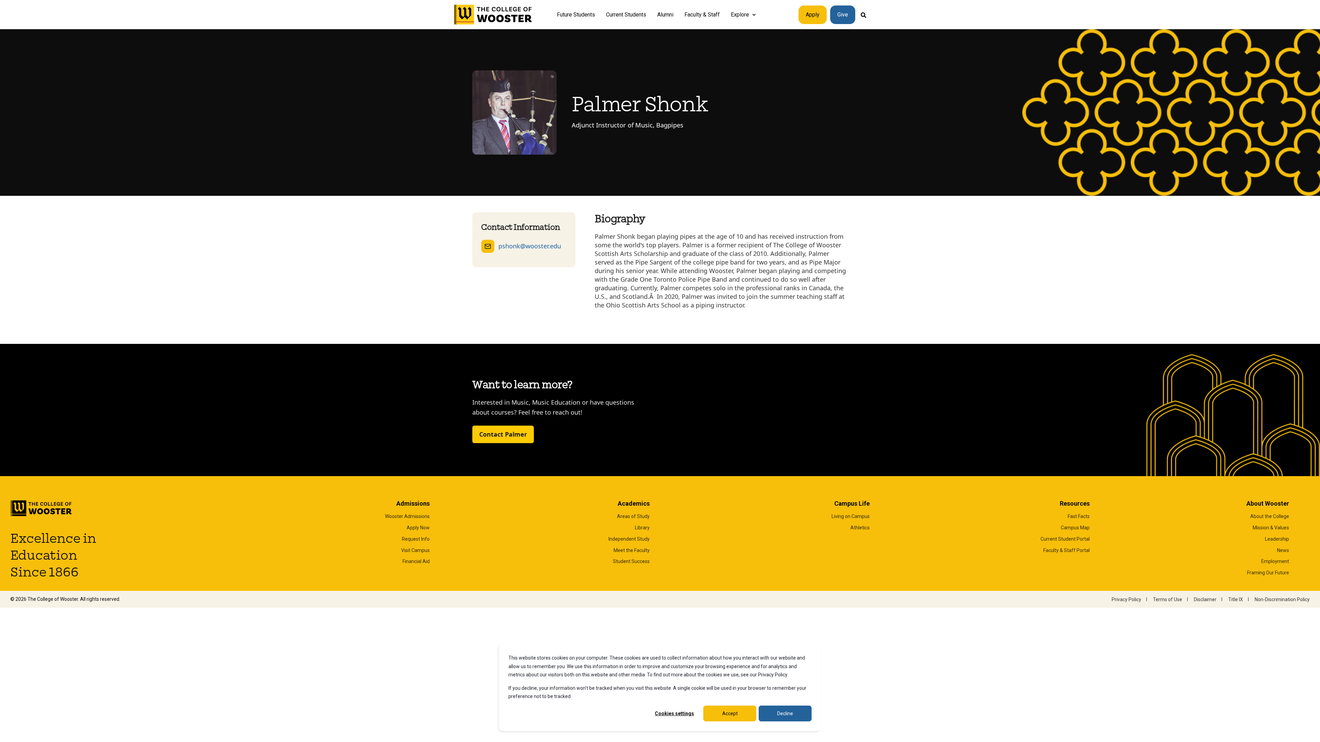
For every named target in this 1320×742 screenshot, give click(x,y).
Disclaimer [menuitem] (1205, 599)
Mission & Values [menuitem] (1271, 527)
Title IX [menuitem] (1235, 599)
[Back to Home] (493, 14)
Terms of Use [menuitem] (1167, 599)
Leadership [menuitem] (1277, 539)
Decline (785, 713)
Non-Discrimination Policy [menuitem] (1282, 599)
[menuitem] (754, 15)
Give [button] (842, 14)
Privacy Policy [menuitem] (1126, 599)
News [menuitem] (1283, 550)
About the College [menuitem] (1269, 516)
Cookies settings (674, 713)
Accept (730, 713)
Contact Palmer (503, 434)
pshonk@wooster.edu (529, 246)
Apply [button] (813, 14)
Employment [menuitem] (1275, 561)
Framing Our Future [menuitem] (1268, 572)
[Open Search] (863, 14)
